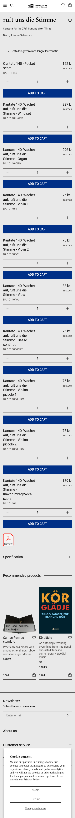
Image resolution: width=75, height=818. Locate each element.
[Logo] (37, 6)
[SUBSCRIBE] (68, 715)
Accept (35, 789)
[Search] (12, 5)
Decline (36, 799)
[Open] (5, 5)
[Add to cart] (34, 675)
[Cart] (70, 5)
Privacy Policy (32, 779)
